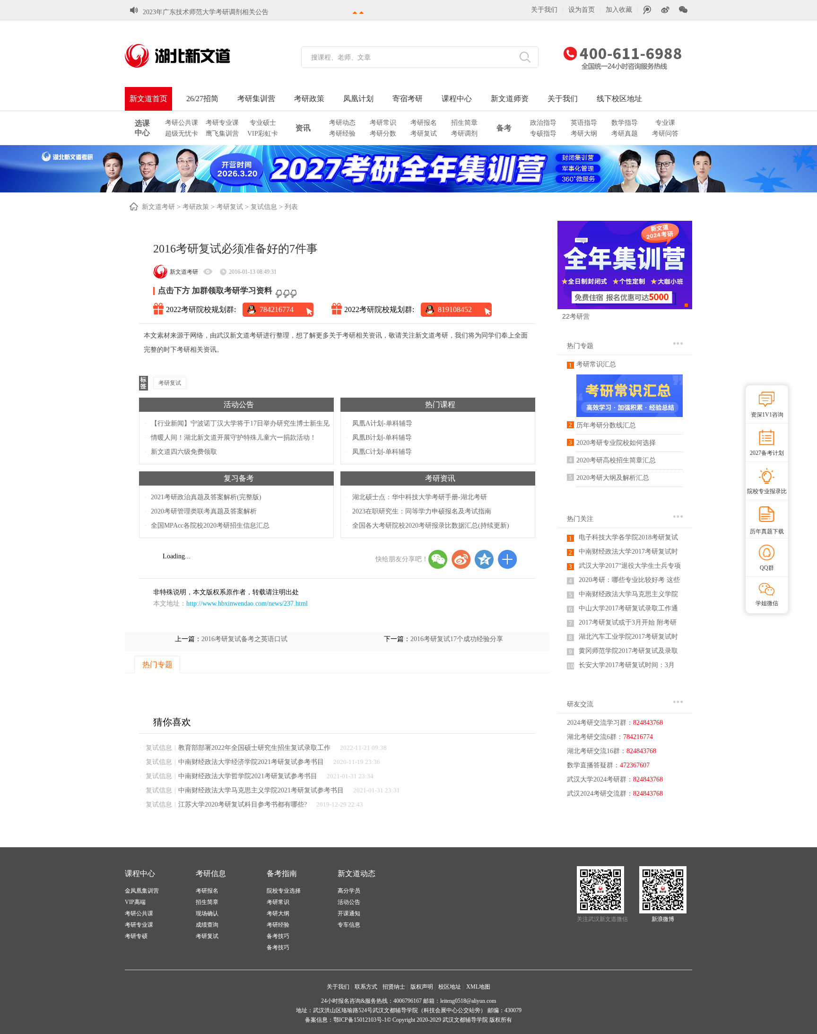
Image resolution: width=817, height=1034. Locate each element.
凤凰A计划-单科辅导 (382, 423)
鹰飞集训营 (222, 133)
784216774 (277, 309)
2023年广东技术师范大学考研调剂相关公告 (206, 12)
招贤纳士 (393, 986)
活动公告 (239, 404)
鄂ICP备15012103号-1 (360, 1020)
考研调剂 (464, 133)
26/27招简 (202, 99)
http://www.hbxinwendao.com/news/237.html (247, 603)
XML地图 (478, 986)
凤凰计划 (358, 99)
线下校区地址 (619, 99)
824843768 (648, 722)
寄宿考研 (407, 99)
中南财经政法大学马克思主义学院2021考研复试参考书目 (261, 790)
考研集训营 (256, 99)
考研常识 (383, 122)
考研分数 (383, 133)
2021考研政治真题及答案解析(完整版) (206, 497)
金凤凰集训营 (142, 890)
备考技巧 (278, 936)
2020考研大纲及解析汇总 (612, 477)
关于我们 (544, 9)
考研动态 (342, 122)
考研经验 (342, 133)
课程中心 (457, 99)
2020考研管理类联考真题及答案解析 (204, 511)
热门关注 (580, 518)
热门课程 (440, 404)
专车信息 (349, 924)
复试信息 (264, 206)
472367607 (635, 765)
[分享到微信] (437, 559)
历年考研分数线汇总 (606, 425)
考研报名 (423, 122)
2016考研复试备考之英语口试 (244, 639)
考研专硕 (136, 936)
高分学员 (349, 890)
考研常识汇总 (596, 364)
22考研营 (576, 316)
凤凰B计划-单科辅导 (382, 437)
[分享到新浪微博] (461, 559)
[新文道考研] (188, 56)
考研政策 (309, 99)
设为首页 (581, 9)
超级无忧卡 (181, 133)
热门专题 (580, 345)
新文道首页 (148, 99)
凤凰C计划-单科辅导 (382, 451)
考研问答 (665, 133)
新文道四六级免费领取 (184, 451)
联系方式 (366, 986)
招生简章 (464, 122)
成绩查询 (207, 924)
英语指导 (584, 122)
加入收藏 (619, 9)
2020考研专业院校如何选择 (616, 442)
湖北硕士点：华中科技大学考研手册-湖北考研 (419, 497)
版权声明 (421, 986)
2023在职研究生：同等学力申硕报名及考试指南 (421, 511)
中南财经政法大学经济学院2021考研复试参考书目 (251, 761)
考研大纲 (584, 133)
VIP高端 (135, 902)
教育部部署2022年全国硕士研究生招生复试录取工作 (254, 747)
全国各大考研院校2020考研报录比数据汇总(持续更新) (430, 525)
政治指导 (543, 122)
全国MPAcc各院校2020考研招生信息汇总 (210, 525)
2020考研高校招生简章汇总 (616, 460)
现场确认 (207, 913)
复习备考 (239, 478)
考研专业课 (222, 122)
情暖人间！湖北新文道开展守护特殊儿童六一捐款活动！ (233, 437)
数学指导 (624, 122)
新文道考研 (158, 206)
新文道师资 (510, 99)
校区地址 (449, 986)
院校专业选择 (284, 890)
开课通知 (349, 913)
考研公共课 (181, 122)
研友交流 (580, 704)
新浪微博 (663, 919)
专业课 (665, 122)
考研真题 (624, 133)
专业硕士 (263, 122)
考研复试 (423, 133)
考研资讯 (440, 478)
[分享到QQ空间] (484, 559)
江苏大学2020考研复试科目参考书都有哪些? (242, 804)
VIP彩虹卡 (262, 133)
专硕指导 (543, 133)
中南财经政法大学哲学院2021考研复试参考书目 (247, 776)
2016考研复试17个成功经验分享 (456, 639)
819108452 (455, 309)
